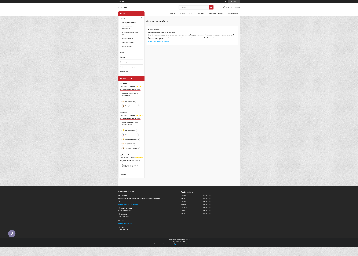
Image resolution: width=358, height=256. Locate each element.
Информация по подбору (128, 67)
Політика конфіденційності (205, 243)
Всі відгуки (124, 174)
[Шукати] (211, 7)
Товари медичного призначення (127, 27)
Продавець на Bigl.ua (179, 241)
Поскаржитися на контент (190, 243)
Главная (172, 13)
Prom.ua (188, 239)
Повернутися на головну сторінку (158, 41)
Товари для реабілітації (129, 22)
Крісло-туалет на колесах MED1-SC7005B (130, 123)
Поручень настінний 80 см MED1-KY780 (130, 94)
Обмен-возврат (233, 13)
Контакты (201, 13)
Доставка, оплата (125, 62)
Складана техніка (127, 46)
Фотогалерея (124, 71)
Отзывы (122, 57)
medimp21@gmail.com (125, 223)
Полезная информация (215, 13)
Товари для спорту (127, 38)
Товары (182, 13)
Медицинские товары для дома (130, 33)
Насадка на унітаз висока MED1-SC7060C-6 (130, 166)
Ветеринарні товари (128, 42)
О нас (191, 13)
